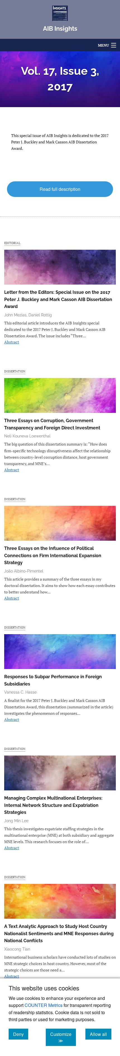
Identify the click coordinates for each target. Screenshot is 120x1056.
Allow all (100, 1034)
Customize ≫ (63, 1037)
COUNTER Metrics (44, 1005)
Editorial (12, 243)
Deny (20, 1034)
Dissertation (14, 371)
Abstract (11, 342)
